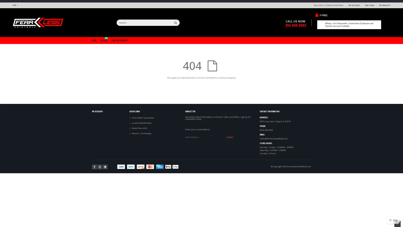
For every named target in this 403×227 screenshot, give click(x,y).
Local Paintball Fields (142, 123)
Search (175, 23)
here (212, 77)
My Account (354, 5)
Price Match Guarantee (143, 117)
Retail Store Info (139, 128)
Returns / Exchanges (142, 133)
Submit (229, 137)
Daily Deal (370, 5)
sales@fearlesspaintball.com (274, 138)
